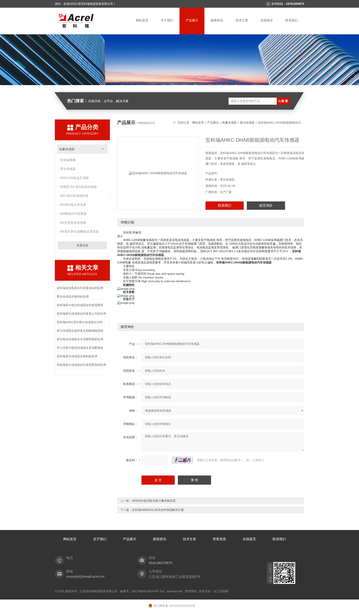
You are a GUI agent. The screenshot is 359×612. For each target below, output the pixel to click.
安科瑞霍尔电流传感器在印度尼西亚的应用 (82, 305)
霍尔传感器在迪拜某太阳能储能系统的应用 (82, 330)
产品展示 (192, 20)
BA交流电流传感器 (73, 222)
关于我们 (167, 20)
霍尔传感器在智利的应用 (73, 296)
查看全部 (82, 245)
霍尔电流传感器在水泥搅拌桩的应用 (80, 339)
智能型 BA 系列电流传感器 (78, 187)
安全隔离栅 (68, 160)
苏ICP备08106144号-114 (148, 591)
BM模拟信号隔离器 (73, 213)
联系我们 (291, 20)
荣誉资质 (219, 539)
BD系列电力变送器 (73, 204)
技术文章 (242, 20)
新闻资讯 (217, 20)
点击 (103, 149)
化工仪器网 (221, 591)
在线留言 (267, 20)
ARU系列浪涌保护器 (74, 195)
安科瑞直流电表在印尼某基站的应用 (80, 288)
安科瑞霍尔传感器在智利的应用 (77, 356)
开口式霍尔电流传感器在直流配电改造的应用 (82, 347)
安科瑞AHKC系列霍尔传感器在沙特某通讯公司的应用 (82, 322)
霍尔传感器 (68, 169)
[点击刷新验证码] (182, 460)
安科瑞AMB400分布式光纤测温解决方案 (158, 509)
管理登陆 (191, 591)
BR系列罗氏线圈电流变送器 (79, 231)
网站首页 (142, 20)
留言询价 (266, 205)
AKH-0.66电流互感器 (74, 178)
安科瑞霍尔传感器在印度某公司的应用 (81, 313)
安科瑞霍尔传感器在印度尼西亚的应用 (81, 364)
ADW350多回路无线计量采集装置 (154, 500)
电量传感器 (67, 149)
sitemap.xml (174, 591)
